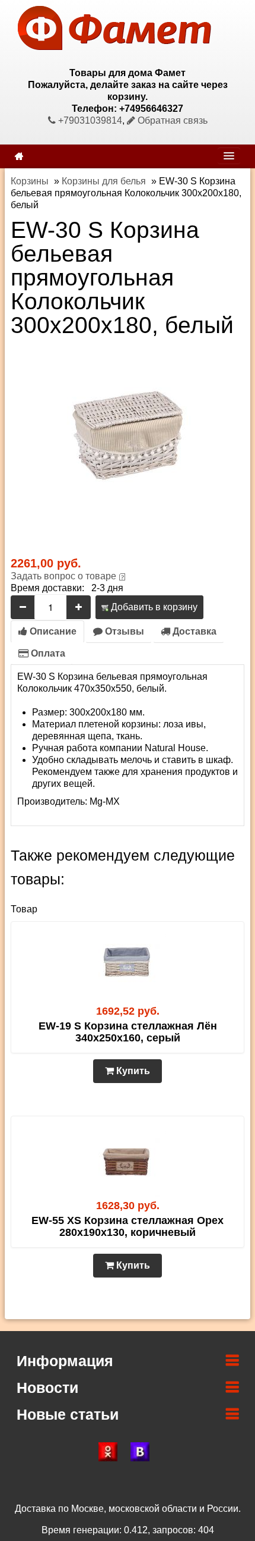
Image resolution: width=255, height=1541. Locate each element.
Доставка (193, 631)
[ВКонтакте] (143, 1451)
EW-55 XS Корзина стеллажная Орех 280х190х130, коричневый (127, 1226)
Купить (132, 1071)
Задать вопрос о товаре (63, 576)
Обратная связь (171, 120)
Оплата (46, 653)
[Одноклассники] (111, 1451)
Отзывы (123, 631)
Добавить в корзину (153, 607)
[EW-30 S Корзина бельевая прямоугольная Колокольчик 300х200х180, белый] (127, 437)
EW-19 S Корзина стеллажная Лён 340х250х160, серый (128, 1032)
